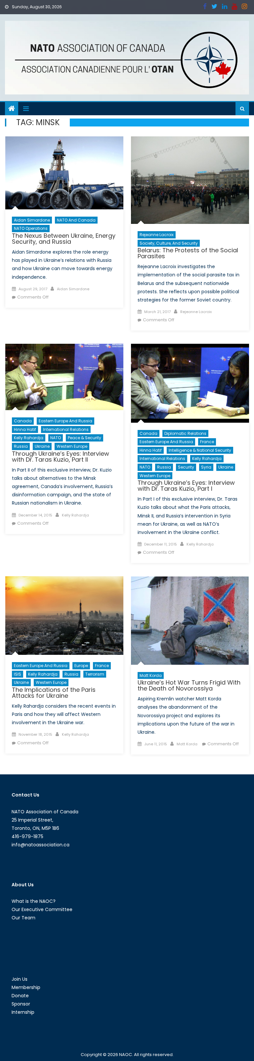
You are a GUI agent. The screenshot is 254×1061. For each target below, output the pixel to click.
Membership (26, 987)
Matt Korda (151, 675)
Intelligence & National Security (200, 450)
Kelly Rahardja (28, 438)
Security (186, 467)
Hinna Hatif (25, 429)
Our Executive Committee (42, 909)
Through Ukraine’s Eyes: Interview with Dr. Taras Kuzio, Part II (60, 456)
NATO (55, 438)
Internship (23, 1012)
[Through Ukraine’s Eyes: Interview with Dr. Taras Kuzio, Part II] (64, 377)
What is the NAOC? (34, 901)
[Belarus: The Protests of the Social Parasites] (190, 180)
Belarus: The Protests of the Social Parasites (188, 253)
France (207, 441)
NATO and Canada (76, 220)
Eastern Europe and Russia (65, 421)
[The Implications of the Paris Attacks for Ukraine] (64, 615)
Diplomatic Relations (185, 433)
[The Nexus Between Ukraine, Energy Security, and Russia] (64, 172)
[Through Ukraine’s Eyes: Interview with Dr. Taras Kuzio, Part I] (190, 383)
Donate (20, 995)
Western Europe (72, 446)
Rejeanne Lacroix (157, 234)
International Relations (66, 429)
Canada (23, 421)
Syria (206, 467)
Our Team (23, 917)
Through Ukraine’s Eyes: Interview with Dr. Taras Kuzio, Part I (186, 485)
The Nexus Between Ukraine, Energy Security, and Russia (63, 238)
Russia (21, 446)
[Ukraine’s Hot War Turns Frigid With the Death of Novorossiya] (190, 620)
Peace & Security (84, 438)
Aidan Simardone (32, 220)
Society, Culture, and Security (169, 243)
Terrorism (94, 674)
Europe (81, 665)
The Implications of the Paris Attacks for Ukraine (54, 693)
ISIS (17, 674)
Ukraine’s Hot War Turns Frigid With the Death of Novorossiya (189, 685)
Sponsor (21, 1004)
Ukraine (42, 446)
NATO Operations (31, 228)
